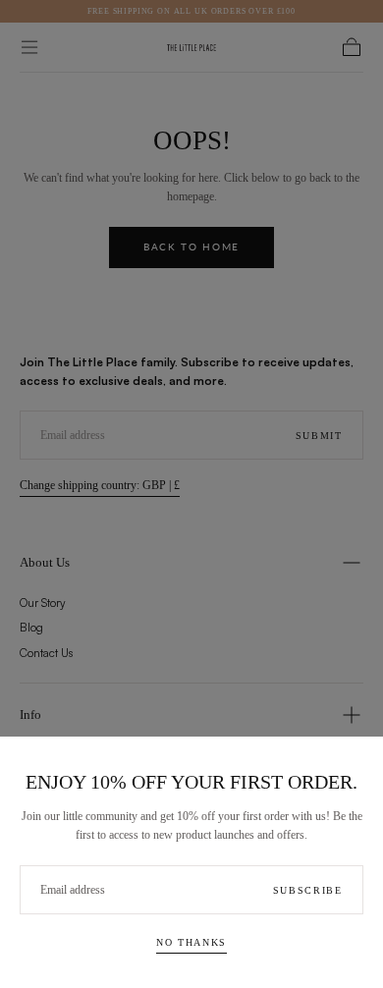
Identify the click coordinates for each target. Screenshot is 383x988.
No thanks (191, 942)
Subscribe (308, 890)
